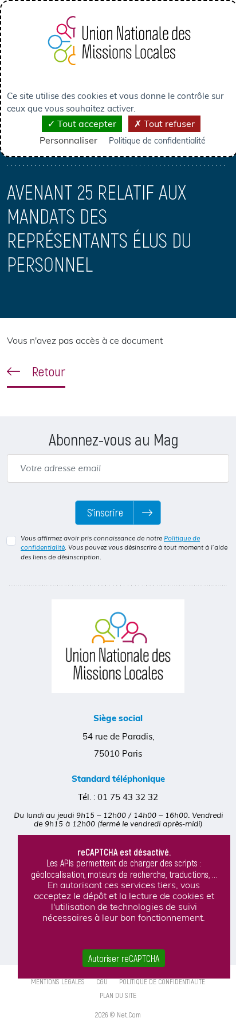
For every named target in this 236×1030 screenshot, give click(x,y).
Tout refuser (168, 123)
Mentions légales (58, 981)
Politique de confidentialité (162, 981)
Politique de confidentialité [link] (157, 141)
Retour (47, 371)
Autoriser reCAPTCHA (123, 958)
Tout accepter (85, 123)
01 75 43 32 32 (127, 797)
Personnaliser (68, 140)
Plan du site (118, 995)
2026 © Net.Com (118, 1014)
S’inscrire (105, 512)
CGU (102, 981)
